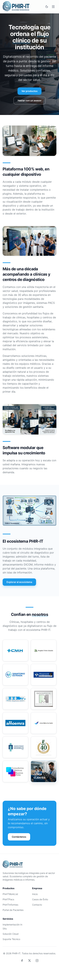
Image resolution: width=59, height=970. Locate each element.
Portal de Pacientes (13, 910)
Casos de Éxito (40, 899)
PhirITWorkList (10, 894)
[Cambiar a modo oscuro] (46, 6)
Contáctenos (19, 836)
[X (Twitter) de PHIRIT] (29, 960)
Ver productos (29, 91)
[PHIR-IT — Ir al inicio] (16, 6)
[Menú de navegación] (53, 6)
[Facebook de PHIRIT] (22, 960)
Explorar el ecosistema (19, 582)
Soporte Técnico (11, 939)
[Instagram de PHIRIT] (37, 960)
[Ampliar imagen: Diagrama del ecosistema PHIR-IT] (29, 510)
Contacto (37, 904)
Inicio (35, 894)
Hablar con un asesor (29, 100)
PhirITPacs (8, 899)
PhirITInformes (10, 904)
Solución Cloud (11, 933)
